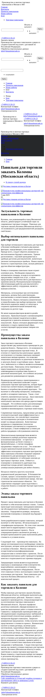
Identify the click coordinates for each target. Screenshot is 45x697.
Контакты (5, 9)
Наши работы (6, 14)
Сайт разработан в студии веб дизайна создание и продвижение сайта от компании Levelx (21, 679)
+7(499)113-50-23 (8, 38)
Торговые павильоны (14, 20)
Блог (3, 16)
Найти (40, 29)
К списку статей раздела (16, 182)
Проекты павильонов (9, 11)
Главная (4, 7)
